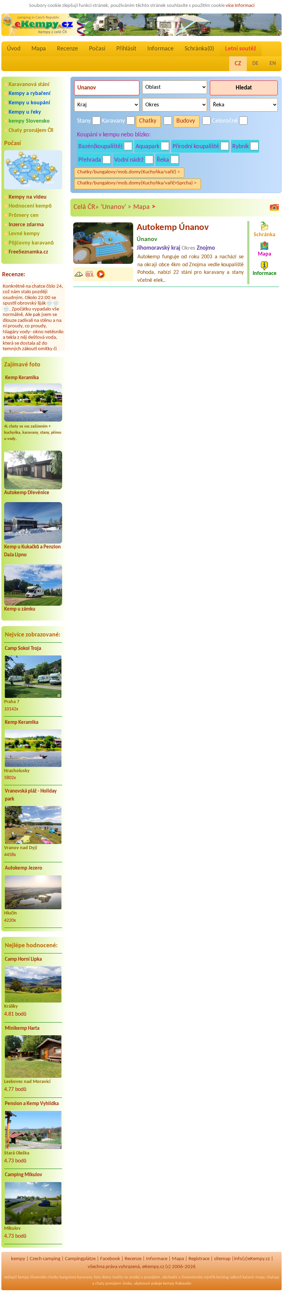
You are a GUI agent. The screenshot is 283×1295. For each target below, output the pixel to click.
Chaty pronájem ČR (31, 130)
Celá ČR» (86, 207)
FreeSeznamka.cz (28, 252)
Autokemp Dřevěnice (26, 493)
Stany (84, 121)
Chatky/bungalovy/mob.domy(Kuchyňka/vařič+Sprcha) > (136, 183)
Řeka (163, 160)
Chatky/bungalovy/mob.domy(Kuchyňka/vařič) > (128, 172)
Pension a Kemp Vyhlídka (32, 1103)
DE (255, 63)
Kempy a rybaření (29, 93)
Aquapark (147, 146)
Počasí (97, 49)
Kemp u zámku (19, 609)
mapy (259, 1277)
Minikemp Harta (22, 1028)
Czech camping (45, 1259)
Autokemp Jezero (23, 868)
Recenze (67, 49)
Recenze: (13, 274)
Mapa (38, 49)
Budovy (185, 121)
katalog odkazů (229, 1277)
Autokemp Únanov (173, 227)
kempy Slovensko (29, 121)
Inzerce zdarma (26, 225)
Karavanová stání (29, 84)
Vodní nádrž (129, 160)
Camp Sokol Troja (23, 648)
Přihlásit (126, 49)
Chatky (147, 121)
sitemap (222, 1259)
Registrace (198, 1259)
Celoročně (225, 121)
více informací (240, 5)
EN (273, 63)
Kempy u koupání (29, 103)
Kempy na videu (28, 197)
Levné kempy (24, 234)
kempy (18, 1259)
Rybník (240, 146)
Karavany (113, 121)
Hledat (244, 88)
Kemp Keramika (22, 378)
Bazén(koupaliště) (100, 146)
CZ (238, 63)
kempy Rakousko (177, 1284)
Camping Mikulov (23, 1175)
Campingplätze (80, 1259)
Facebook (110, 1259)
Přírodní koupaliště (196, 146)
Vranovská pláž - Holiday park (31, 795)
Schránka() (199, 49)
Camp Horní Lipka (23, 959)
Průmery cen (24, 215)
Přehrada (89, 160)
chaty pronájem (108, 1284)
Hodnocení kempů (30, 206)
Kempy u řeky (25, 112)
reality (117, 1277)
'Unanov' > (116, 207)
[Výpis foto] (274, 207)
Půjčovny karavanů (31, 243)
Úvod (13, 49)
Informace (160, 49)
